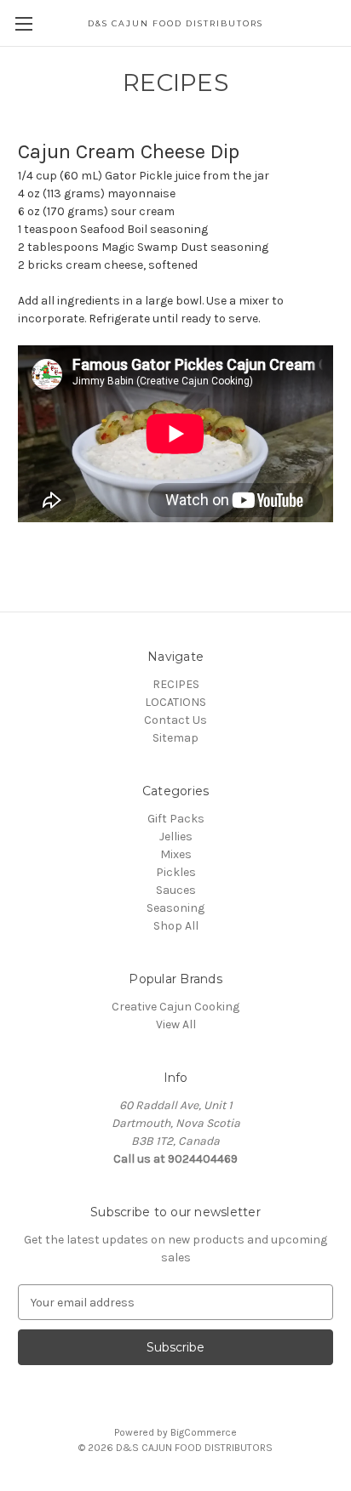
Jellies (176, 836)
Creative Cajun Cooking (175, 1006)
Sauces (176, 890)
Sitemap (175, 738)
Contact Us (175, 720)
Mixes (176, 854)
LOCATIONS (175, 702)
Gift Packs (175, 818)
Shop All (176, 926)
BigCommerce (203, 1432)
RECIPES (175, 684)
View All (176, 1024)
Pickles (176, 872)
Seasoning (175, 908)
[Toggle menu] (23, 23)
